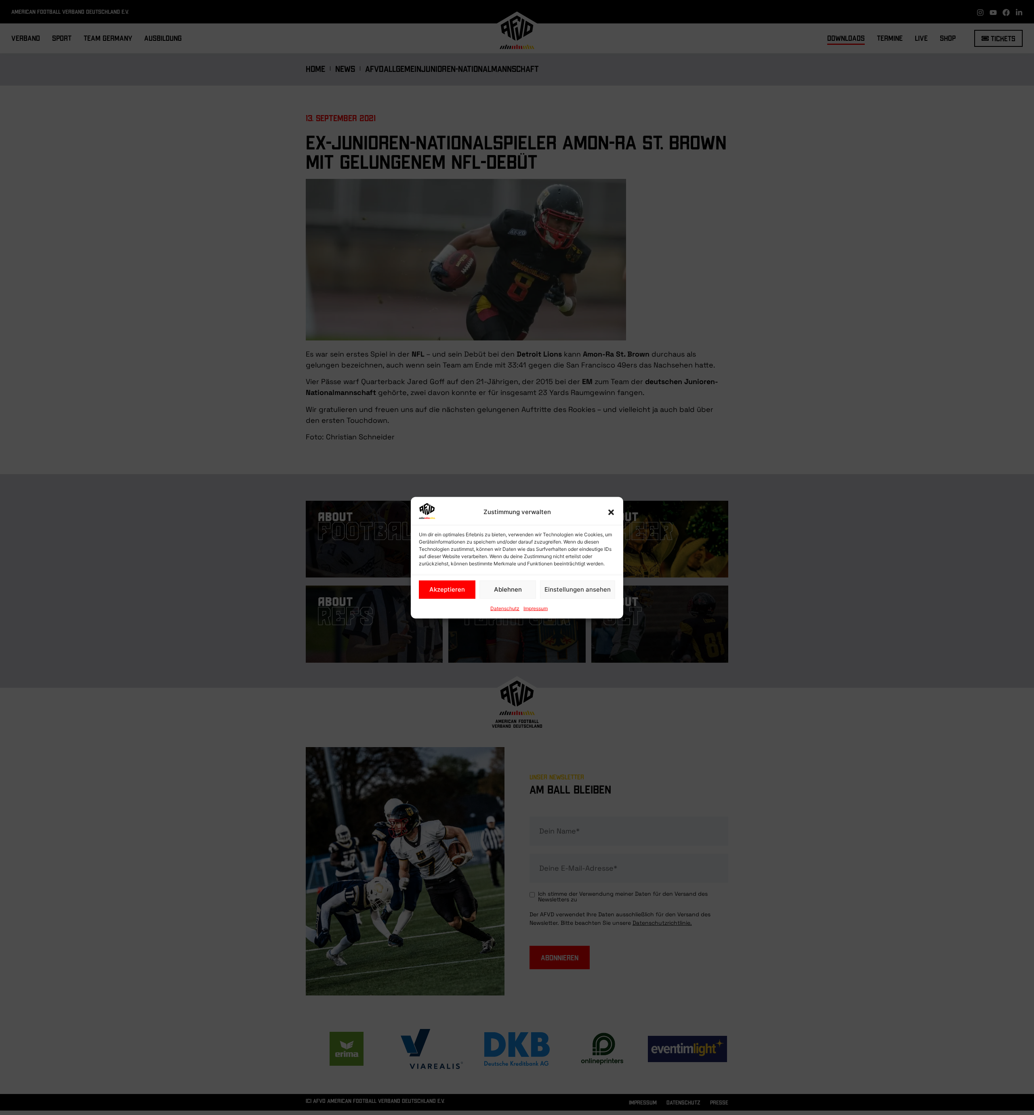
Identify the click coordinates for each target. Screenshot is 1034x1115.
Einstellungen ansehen (577, 589)
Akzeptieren (447, 589)
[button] (611, 512)
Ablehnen (508, 589)
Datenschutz (504, 608)
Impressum (535, 608)
